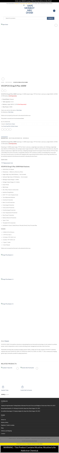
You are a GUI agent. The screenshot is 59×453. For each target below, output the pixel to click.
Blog (2, 428)
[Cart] (57, 10)
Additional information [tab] (15, 138)
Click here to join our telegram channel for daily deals (29, 443)
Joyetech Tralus (4, 390)
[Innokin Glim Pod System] (29, 377)
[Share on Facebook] (5, 129)
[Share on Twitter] (7, 129)
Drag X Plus (8, 126)
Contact (3, 433)
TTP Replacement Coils (7, 163)
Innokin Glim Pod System (26, 390)
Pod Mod (12, 126)
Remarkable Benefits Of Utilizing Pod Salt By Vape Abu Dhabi (16, 408)
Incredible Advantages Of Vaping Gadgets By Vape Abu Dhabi (16, 411)
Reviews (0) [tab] (26, 138)
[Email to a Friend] (10, 129)
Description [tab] (4, 138)
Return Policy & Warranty (23, 438)
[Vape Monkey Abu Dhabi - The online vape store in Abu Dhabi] (29, 11)
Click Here (19, 110)
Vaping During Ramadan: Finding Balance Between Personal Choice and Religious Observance (24, 405)
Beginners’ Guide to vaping (7, 425)
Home (2, 82)
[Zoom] (3, 79)
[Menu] (2, 11)
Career (48, 438)
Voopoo (13, 124)
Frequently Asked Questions (38, 438)
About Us (3, 419)
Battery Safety (4, 422)
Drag (4, 126)
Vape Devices (8, 82)
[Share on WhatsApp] (2, 129)
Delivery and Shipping (6, 430)
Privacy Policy (12, 438)
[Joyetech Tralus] (10, 377)
